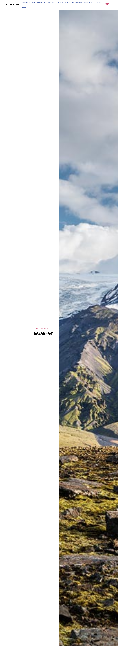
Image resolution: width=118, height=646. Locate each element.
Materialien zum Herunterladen (73, 2)
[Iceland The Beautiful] (12, 5)
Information (59, 2)
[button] (28, 2)
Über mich (98, 2)
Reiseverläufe (41, 2)
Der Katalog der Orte (28, 2)
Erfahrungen (50, 2)
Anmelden (25, 7)
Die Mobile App (88, 2)
